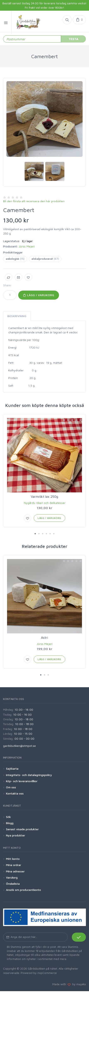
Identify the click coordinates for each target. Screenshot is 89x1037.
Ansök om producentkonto (23, 889)
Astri (44, 637)
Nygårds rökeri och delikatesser (44, 503)
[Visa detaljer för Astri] (44, 596)
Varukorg (12, 877)
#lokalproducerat (45, 258)
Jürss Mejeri (27, 246)
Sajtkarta (12, 768)
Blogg (9, 823)
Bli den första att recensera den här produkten (34, 201)
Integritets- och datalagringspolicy (29, 775)
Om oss (11, 787)
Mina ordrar (13, 865)
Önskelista (13, 883)
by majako (78, 984)
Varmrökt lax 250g (44, 496)
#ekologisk (15, 258)
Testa (73, 39)
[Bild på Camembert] (44, 119)
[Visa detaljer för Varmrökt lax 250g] (44, 455)
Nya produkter (15, 835)
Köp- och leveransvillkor (21, 781)
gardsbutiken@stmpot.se (19, 745)
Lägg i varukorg (40, 295)
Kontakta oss (15, 793)
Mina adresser (15, 871)
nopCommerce (47, 973)
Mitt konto (13, 858)
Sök (8, 817)
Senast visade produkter (22, 829)
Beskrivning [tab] (16, 316)
